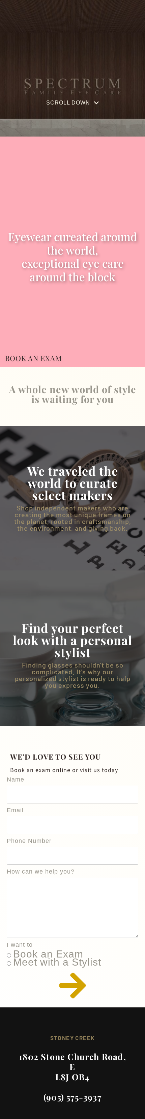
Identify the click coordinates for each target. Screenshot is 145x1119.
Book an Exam (48, 954)
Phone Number (29, 840)
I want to (20, 944)
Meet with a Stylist (57, 962)
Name (15, 779)
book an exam (33, 358)
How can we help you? (41, 871)
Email (15, 810)
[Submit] (72, 985)
